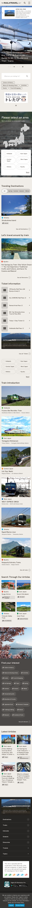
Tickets (5, 848)
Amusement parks (9, 694)
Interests (6, 831)
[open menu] (29, 3)
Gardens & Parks (18, 715)
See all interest (23, 722)
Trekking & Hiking (9, 709)
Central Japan (9, 160)
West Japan (24, 159)
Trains (5, 825)
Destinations (7, 819)
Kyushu (23, 167)
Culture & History (8, 82)
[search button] (25, 3)
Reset (27, 172)
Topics (5, 854)
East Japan (24, 153)
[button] (8, 66)
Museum (6, 715)
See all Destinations (22, 229)
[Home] (11, 3)
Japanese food (8, 704)
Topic (17, 683)
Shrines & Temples (23, 704)
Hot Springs (7, 683)
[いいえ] (30, 900)
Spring (10, 191)
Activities (24, 85)
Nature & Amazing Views (10, 85)
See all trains (24, 570)
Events (5, 88)
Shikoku (9, 167)
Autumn (21, 191)
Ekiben (21, 709)
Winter (27, 191)
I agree (11, 905)
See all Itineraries (22, 277)
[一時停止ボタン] (22, 67)
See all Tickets (23, 354)
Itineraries (6, 842)
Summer (16, 191)
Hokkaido (9, 153)
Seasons (5, 837)
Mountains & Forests (10, 699)
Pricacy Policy (20, 905)
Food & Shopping (16, 88)
